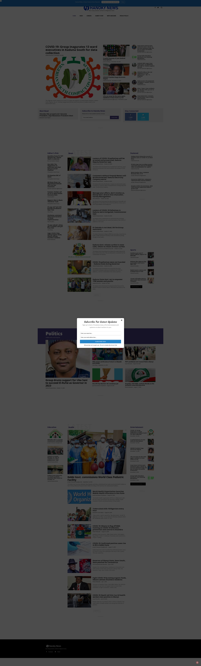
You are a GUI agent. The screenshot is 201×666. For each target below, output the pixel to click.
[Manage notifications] (197, 662)
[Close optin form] (122, 320)
